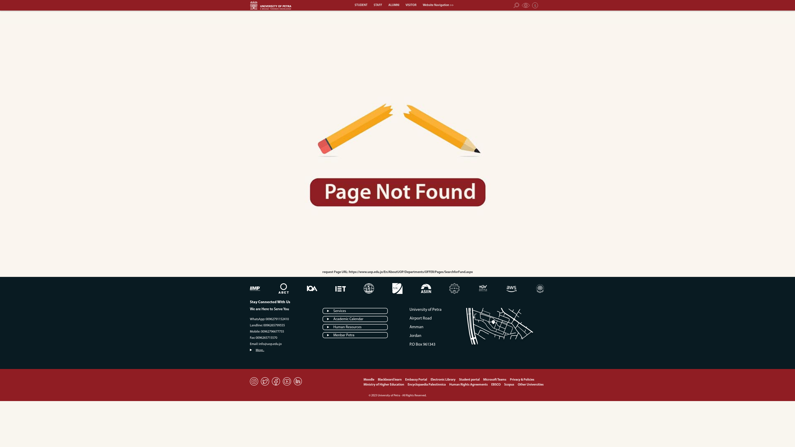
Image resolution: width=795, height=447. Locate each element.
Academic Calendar (348, 319)
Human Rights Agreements (468, 384)
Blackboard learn (390, 379)
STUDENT (361, 5)
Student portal (469, 379)
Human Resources (347, 327)
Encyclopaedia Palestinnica (427, 384)
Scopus (509, 384)
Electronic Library (443, 379)
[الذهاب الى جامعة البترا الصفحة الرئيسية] (272, 5)
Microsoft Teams (495, 379)
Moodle (369, 379)
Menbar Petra (343, 335)
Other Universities (531, 384)
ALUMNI (393, 5)
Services (339, 311)
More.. (260, 350)
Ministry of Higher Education (384, 384)
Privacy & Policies (522, 379)
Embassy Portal (416, 379)
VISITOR (411, 5)
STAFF (378, 5)
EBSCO (496, 384)
